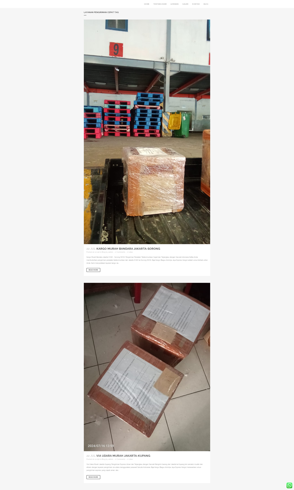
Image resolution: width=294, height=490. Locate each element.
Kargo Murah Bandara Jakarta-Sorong (128, 248)
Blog (103, 252)
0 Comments (120, 252)
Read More (93, 270)
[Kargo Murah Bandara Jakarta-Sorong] (147, 132)
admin (110, 252)
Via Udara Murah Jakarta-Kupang (123, 455)
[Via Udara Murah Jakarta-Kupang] (147, 367)
